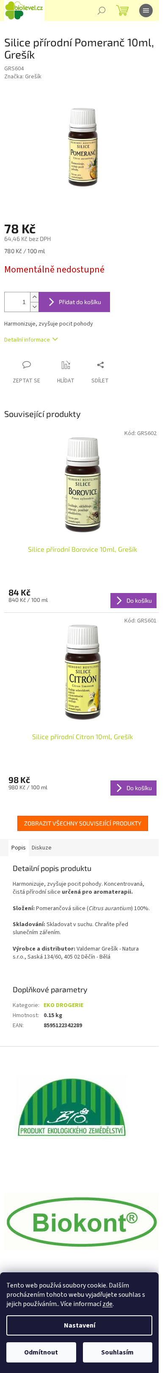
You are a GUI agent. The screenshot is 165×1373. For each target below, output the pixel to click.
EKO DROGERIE (63, 1005)
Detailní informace (27, 340)
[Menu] (146, 10)
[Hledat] (101, 10)
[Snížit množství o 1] (34, 307)
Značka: (22, 76)
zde (107, 1304)
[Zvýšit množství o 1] (34, 297)
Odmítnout (41, 1352)
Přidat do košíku (80, 301)
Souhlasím (117, 1352)
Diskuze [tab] (42, 848)
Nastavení (79, 1325)
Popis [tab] (18, 848)
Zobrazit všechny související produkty (82, 823)
